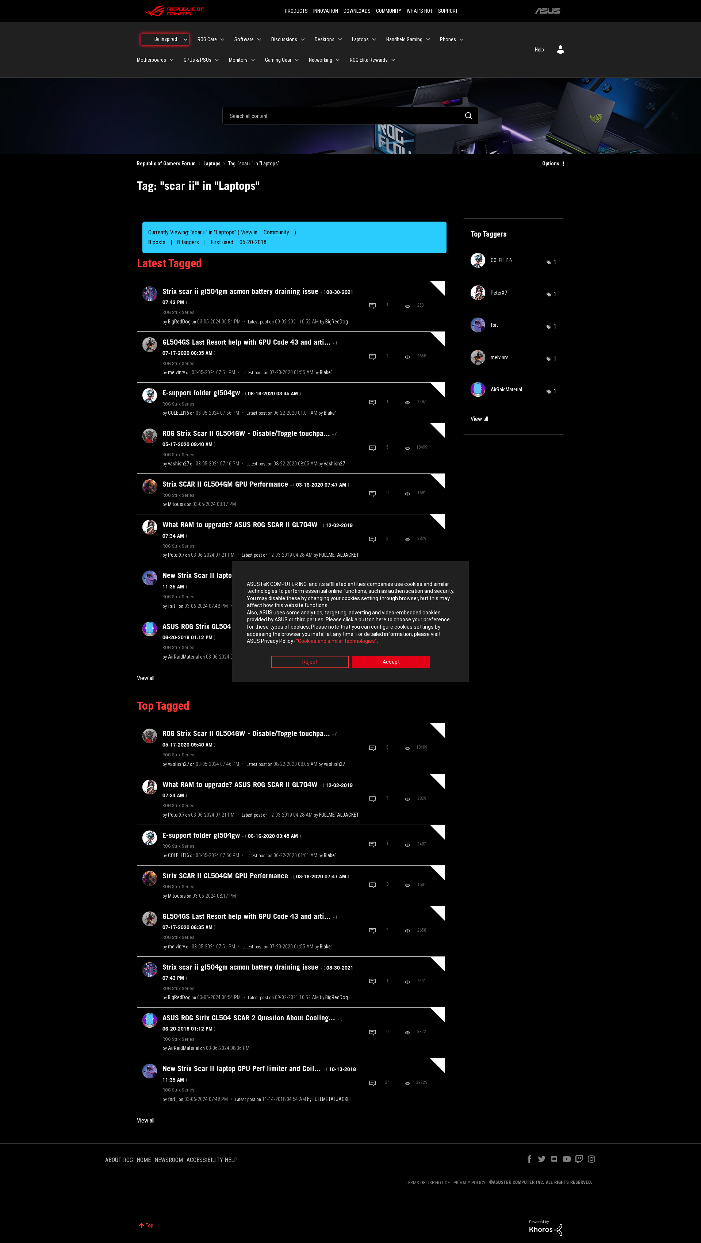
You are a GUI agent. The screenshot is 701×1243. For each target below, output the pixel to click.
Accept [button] (391, 662)
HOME (144, 1159)
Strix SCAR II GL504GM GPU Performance (255, 484)
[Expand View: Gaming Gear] (296, 60)
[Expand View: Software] (259, 39)
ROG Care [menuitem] (207, 39)
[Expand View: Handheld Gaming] (428, 39)
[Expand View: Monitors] (253, 60)
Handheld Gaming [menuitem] (404, 39)
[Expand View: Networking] (337, 60)
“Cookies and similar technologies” (336, 641)
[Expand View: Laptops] (374, 39)
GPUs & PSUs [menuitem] (197, 60)
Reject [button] (310, 662)
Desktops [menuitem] (324, 39)
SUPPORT (448, 11)
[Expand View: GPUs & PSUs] (217, 60)
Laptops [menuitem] (360, 39)
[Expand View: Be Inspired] (185, 39)
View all (145, 678)
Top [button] (149, 1225)
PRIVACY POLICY (469, 1182)
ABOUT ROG (119, 1159)
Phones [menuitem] (448, 39)
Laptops (212, 163)
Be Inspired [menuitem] (165, 39)
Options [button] (550, 163)
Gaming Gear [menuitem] (278, 60)
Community (276, 232)
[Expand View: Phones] (461, 39)
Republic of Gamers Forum (166, 163)
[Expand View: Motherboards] (171, 60)
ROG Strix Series (178, 312)
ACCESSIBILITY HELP (212, 1159)
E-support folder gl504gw (231, 392)
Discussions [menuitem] (284, 39)
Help (539, 50)
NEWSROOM (168, 1159)
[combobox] (350, 115)
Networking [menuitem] (320, 60)
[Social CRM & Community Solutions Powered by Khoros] (545, 1228)
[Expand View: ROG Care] (222, 39)
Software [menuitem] (244, 39)
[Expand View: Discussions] (302, 39)
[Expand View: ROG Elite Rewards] (393, 60)
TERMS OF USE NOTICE (428, 1182)
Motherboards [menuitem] (151, 60)
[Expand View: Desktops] (340, 39)
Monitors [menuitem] (238, 60)
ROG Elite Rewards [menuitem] (369, 60)
